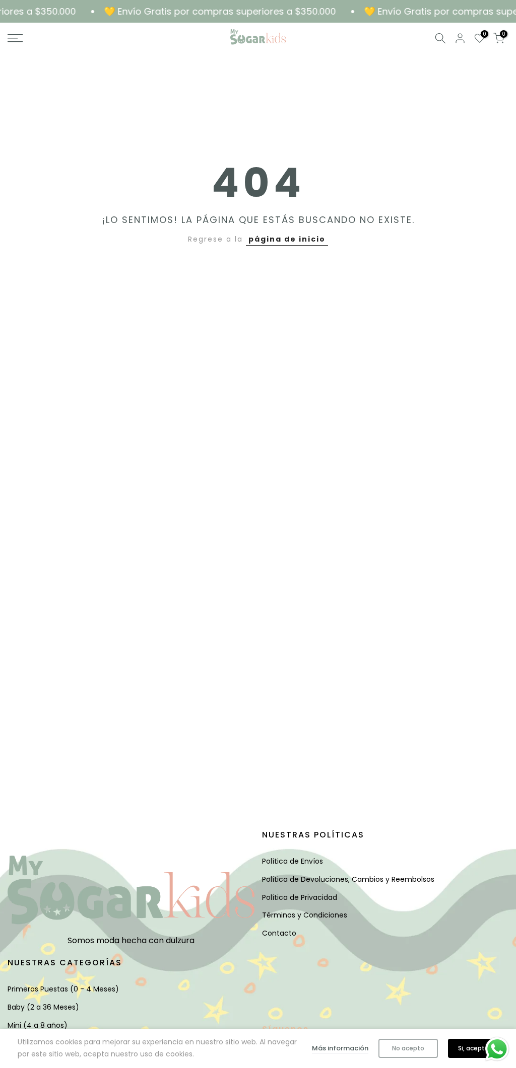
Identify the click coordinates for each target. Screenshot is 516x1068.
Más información (340, 1048)
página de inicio (287, 239)
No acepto (408, 1048)
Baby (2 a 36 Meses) (43, 1007)
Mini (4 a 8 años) (38, 1025)
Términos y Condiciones (304, 915)
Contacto (279, 933)
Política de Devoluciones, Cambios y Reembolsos (348, 879)
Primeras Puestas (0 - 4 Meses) (63, 989)
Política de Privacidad (299, 897)
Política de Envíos (292, 861)
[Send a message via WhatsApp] (497, 1049)
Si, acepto (473, 1048)
